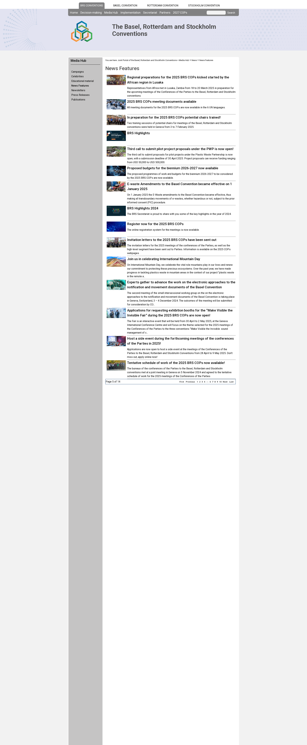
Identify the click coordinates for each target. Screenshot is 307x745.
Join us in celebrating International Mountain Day (163, 259)
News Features (80, 85)
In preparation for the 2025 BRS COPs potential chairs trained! (174, 117)
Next (225, 382)
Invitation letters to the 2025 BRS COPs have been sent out (171, 240)
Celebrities (77, 76)
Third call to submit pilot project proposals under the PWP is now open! (180, 149)
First (181, 382)
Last (231, 382)
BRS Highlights (138, 133)
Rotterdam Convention (162, 5)
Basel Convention (125, 5)
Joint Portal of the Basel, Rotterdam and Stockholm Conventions (147, 60)
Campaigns (77, 71)
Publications (78, 99)
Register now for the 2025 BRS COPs (155, 224)
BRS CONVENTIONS (91, 5)
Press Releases (80, 94)
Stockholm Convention (204, 5)
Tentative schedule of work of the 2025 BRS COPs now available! (176, 363)
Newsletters (78, 90)
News (194, 60)
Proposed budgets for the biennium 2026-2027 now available (172, 168)
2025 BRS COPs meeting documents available (161, 102)
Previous (190, 382)
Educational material (82, 81)
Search (231, 13)
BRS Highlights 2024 (142, 208)
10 (220, 382)
